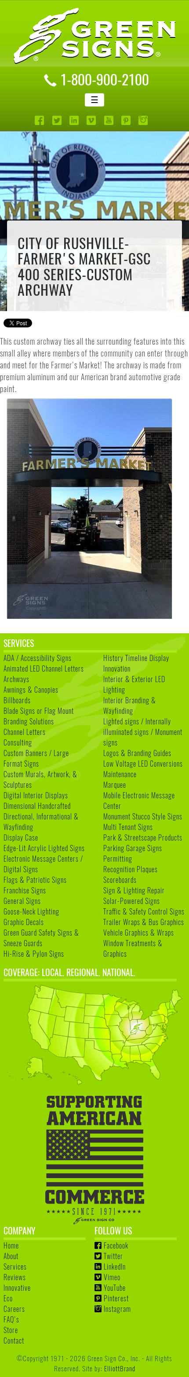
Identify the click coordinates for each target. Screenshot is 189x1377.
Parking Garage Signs (132, 848)
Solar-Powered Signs (131, 901)
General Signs (22, 901)
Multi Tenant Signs (128, 827)
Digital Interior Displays (36, 795)
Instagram (117, 1309)
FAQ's (11, 1319)
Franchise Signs (25, 890)
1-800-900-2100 (104, 78)
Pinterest (116, 1298)
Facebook (116, 1245)
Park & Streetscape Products (142, 837)
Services (15, 1266)
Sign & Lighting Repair (134, 890)
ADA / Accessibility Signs (38, 658)
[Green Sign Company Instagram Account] (143, 120)
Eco (8, 1298)
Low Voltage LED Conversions (143, 763)
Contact (14, 1340)
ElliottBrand (119, 1368)
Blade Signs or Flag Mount (39, 710)
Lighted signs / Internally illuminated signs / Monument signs (142, 732)
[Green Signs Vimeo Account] (92, 120)
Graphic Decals (24, 922)
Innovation (117, 668)
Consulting (18, 742)
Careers (14, 1309)
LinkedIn (115, 1266)
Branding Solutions (29, 721)
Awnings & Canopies (31, 689)
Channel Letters (25, 732)
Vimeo (112, 1277)
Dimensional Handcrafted (37, 805)
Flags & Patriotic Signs (35, 879)
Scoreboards (120, 879)
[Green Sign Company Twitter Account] (57, 120)
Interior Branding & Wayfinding (129, 705)
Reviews (15, 1277)
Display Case (21, 837)
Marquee (114, 784)
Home (11, 1245)
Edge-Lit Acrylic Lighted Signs (44, 848)
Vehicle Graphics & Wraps (138, 932)
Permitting (117, 858)
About (11, 1256)
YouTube (115, 1287)
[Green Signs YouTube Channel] (109, 120)
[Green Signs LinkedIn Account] (74, 120)
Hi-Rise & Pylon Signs (34, 953)
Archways (16, 679)
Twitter (113, 1256)
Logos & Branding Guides (137, 753)
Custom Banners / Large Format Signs (36, 758)
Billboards (17, 700)
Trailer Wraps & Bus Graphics (143, 922)
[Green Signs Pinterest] (126, 120)
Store (11, 1330)
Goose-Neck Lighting (31, 911)
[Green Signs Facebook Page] (40, 120)
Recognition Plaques (130, 869)
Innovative (17, 1287)
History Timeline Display (136, 658)
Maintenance (120, 774)
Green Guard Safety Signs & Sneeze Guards (41, 937)
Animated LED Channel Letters (44, 668)
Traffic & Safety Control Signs (144, 911)
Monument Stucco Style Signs (142, 816)
